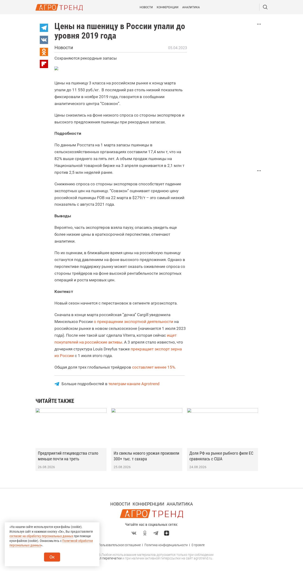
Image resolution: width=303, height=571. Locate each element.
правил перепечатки (106, 558)
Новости (146, 7)
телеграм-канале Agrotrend (134, 383)
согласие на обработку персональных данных (41, 536)
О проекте (198, 545)
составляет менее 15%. (154, 367)
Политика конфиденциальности (166, 545)
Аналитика (191, 7)
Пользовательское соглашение (119, 545)
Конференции (167, 7)
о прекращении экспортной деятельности (133, 321)
